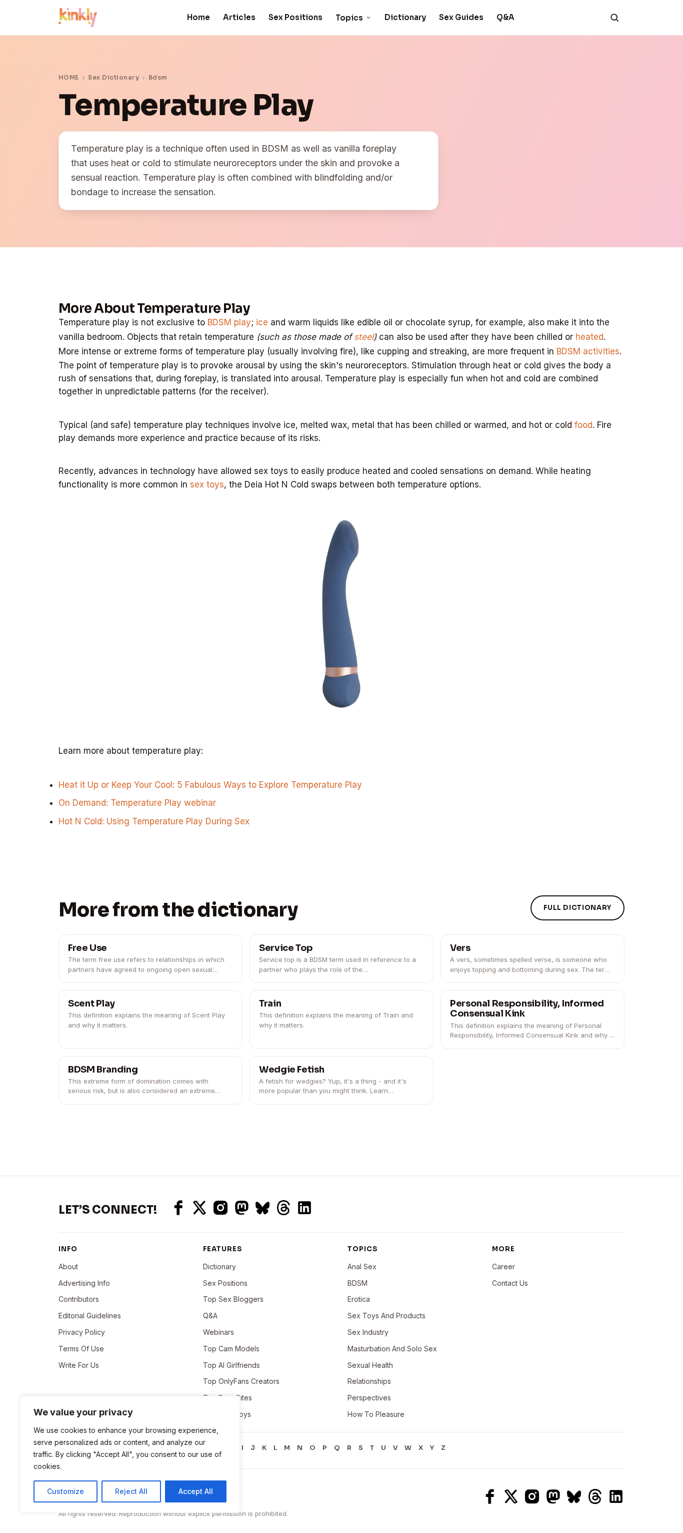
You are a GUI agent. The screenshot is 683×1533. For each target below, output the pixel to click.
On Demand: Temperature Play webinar (137, 803)
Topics (349, 18)
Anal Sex (362, 1266)
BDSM (358, 1283)
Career (503, 1266)
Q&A (505, 17)
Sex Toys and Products (387, 1315)
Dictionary (405, 17)
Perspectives (369, 1397)
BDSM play (229, 322)
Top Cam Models (231, 1348)
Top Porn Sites (227, 1397)
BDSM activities (588, 351)
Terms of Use (81, 1348)
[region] (130, 1454)
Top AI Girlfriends (231, 1365)
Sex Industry (368, 1332)
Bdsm (158, 77)
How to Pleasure (376, 1414)
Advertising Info (84, 1283)
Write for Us (78, 1365)
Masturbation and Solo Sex (392, 1348)
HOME (68, 77)
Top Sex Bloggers (233, 1299)
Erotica (359, 1299)
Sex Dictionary (113, 77)
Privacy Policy (81, 1332)
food (583, 425)
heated (590, 337)
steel (364, 337)
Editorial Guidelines (89, 1315)
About (68, 1266)
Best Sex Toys (227, 1414)
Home (198, 17)
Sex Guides (461, 17)
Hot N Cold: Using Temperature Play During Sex (154, 821)
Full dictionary (578, 907)
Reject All (131, 1491)
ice (262, 322)
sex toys (207, 484)
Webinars (218, 1332)
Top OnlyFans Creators (241, 1381)
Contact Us (510, 1283)
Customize (65, 1491)
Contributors (78, 1299)
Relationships (369, 1381)
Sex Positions (295, 17)
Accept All (195, 1491)
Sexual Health (370, 1365)
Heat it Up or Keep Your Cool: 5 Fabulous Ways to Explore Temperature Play (210, 785)
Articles (239, 17)
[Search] (614, 18)
